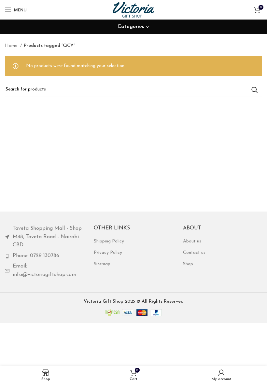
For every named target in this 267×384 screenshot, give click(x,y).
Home (12, 45)
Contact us (194, 252)
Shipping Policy (109, 241)
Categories (131, 26)
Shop (188, 264)
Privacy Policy (108, 252)
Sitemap (102, 264)
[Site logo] (133, 9)
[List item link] (44, 237)
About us (192, 241)
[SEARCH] (254, 89)
